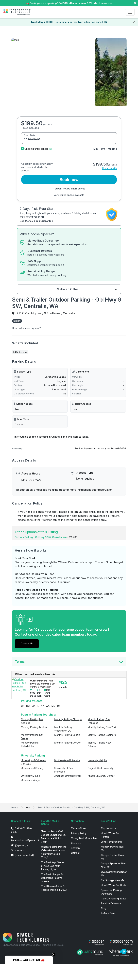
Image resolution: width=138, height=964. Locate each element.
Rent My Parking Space (114, 898)
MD (53, 705)
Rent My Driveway (111, 903)
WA (47, 705)
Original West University (100, 768)
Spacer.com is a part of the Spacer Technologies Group (33, 944)
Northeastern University (67, 760)
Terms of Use (78, 828)
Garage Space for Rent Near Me (113, 865)
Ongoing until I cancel (36, 148)
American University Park (67, 775)
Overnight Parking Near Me (114, 873)
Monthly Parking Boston (34, 727)
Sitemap (75, 848)
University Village (30, 780)
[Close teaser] (53, 954)
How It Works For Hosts (113, 885)
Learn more (105, 3)
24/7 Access (20, 352)
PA (58, 705)
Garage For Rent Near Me (113, 857)
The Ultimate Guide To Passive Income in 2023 (54, 888)
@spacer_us (21, 845)
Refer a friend (108, 913)
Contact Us (27, 643)
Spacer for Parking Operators (111, 892)
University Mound (30, 775)
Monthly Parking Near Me (112, 848)
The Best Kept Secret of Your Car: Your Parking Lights (52, 866)
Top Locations (108, 828)
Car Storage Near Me (112, 880)
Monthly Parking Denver (67, 742)
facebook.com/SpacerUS (24, 840)
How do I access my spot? (26, 328)
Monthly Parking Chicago (68, 719)
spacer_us (20, 850)
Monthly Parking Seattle (67, 734)
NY (42, 705)
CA (22, 705)
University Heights (97, 760)
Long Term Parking (111, 841)
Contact (75, 852)
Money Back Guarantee (84, 838)
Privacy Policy (78, 833)
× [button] (135, 3)
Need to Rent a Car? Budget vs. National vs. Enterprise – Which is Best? (53, 836)
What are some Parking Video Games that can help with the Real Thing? (53, 852)
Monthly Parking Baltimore (102, 734)
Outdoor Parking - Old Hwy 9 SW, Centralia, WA (41, 537)
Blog (103, 908)
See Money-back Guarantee (36, 220)
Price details (109, 168)
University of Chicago (32, 768)
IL (38, 705)
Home (14, 807)
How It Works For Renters (110, 835)
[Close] (134, 21)
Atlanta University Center (101, 775)
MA (33, 705)
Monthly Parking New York (102, 727)
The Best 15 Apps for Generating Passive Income (52, 878)
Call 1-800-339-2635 (21, 830)
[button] (50, 148)
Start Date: (30, 135)
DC (28, 705)
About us (76, 843)
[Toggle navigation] (130, 12)
